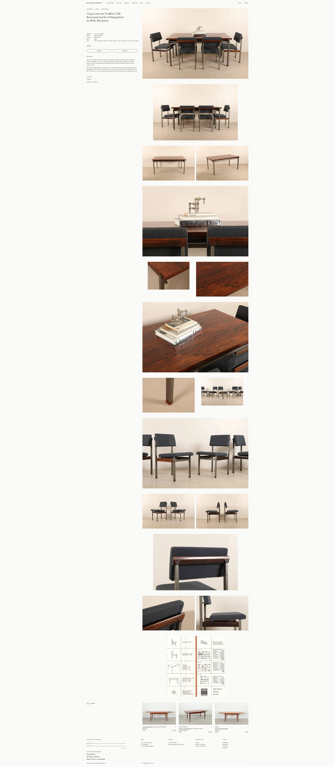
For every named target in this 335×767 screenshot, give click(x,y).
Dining (97, 9)
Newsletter (225, 742)
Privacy (197, 742)
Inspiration (134, 2)
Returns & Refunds (200, 744)
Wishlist (246, 2)
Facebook (225, 746)
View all (89, 705)
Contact (148, 2)
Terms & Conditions (200, 746)
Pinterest (225, 747)
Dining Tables (105, 9)
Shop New (119, 2)
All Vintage (90, 9)
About (141, 2)
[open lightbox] (195, 43)
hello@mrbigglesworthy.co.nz (176, 744)
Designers (126, 2)
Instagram (225, 744)
